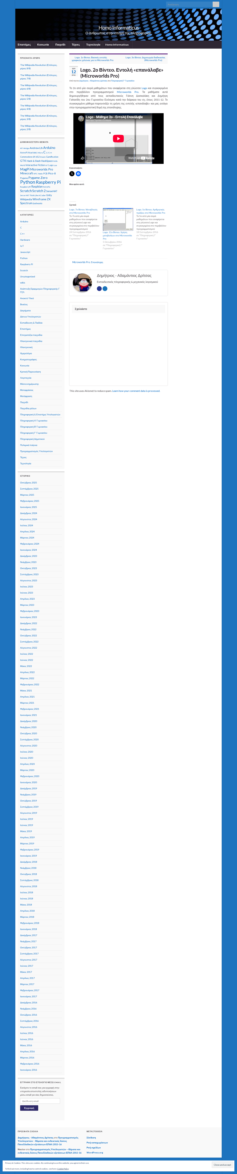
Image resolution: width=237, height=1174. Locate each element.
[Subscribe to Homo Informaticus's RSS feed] (19, 3)
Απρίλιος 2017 (27, 978)
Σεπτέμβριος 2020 (29, 739)
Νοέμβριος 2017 (28, 941)
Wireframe (39, 199)
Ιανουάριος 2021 (28, 715)
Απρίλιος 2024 (27, 531)
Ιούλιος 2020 (26, 751)
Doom (43, 157)
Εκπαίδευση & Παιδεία (31, 322)
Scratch (26, 191)
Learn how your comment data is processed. (136, 390)
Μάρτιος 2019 (27, 843)
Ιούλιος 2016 (26, 1033)
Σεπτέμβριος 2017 (29, 953)
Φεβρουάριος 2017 (29, 990)
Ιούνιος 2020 (26, 757)
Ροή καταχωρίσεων (97, 1142)
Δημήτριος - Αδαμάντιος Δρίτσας (93, 81)
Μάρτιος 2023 (27, 605)
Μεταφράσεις (26, 390)
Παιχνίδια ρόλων (28, 408)
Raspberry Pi (48, 182)
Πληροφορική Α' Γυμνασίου (33, 420)
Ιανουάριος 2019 (28, 855)
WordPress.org (95, 1152)
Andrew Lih (36, 147)
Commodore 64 (27, 157)
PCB (45, 173)
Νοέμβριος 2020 (28, 727)
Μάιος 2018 (26, 904)
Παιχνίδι (60, 44)
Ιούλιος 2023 (26, 586)
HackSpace (47, 161)
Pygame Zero (38, 177)
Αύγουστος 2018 (28, 886)
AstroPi (24, 152)
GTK (23, 160)
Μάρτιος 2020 (27, 770)
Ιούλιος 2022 (26, 653)
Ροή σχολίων (94, 1147)
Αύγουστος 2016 (28, 1027)
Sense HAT (24, 195)
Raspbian (37, 186)
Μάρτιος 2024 (27, 537)
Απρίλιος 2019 (27, 837)
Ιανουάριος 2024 (28, 549)
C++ (22, 233)
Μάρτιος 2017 (27, 984)
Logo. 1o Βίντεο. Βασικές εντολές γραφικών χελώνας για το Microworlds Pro (93, 58)
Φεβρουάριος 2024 (29, 543)
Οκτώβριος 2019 (28, 800)
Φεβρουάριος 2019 (29, 849)
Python (27, 182)
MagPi (25, 169)
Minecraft (26, 173)
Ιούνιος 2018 (26, 898)
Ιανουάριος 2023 (28, 617)
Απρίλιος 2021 (27, 696)
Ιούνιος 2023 (26, 592)
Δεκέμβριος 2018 (28, 861)
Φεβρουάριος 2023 (29, 611)
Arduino (49, 148)
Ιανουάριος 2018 (28, 929)
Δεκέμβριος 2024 (28, 513)
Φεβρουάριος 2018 (29, 923)
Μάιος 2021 (26, 690)
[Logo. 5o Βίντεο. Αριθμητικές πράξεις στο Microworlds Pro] (153, 224)
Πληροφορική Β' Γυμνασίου (33, 426)
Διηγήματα (25, 310)
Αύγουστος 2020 (28, 745)
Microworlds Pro (128, 91)
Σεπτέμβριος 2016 (29, 1020)
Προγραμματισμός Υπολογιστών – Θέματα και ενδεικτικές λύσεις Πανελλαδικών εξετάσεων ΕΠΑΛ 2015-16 (48, 1141)
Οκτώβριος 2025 (28, 482)
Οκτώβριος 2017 (28, 947)
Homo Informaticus (119, 27)
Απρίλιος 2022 (27, 672)
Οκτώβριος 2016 (28, 1014)
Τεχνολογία (93, 44)
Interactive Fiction (35, 165)
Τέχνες (76, 44)
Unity (49, 195)
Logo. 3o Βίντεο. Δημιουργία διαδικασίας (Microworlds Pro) (145, 58)
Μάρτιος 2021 (27, 702)
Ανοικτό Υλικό (27, 298)
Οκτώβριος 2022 (28, 635)
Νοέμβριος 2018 (28, 868)
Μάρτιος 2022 (27, 678)
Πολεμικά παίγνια (28, 445)
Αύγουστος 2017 (28, 959)
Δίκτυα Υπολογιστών (30, 316)
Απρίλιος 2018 (27, 910)
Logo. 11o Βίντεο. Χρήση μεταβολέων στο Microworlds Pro (117, 235)
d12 (38, 157)
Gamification (52, 157)
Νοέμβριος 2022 (28, 629)
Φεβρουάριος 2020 (29, 776)
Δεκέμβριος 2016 (28, 1002)
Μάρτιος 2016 (27, 1057)
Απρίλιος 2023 (27, 598)
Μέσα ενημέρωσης (29, 383)
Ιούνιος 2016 (26, 1039)
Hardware (25, 239)
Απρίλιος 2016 (27, 1051)
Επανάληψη (97, 262)
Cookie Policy (63, 1169)
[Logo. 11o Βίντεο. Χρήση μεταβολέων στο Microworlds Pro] (118, 219)
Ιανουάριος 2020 (28, 782)
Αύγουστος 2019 (28, 812)
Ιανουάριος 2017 (28, 996)
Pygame (24, 178)
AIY (21, 148)
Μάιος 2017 (26, 972)
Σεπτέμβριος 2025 (29, 488)
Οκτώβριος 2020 (28, 733)
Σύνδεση (91, 1137)
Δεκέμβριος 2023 (28, 556)
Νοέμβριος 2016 (28, 1008)
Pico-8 (52, 173)
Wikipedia (26, 199)
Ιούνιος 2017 (26, 965)
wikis (22, 282)
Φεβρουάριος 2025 (29, 501)
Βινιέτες (24, 304)
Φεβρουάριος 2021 (29, 708)
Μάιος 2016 (26, 1045)
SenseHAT (51, 191)
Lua (55, 165)
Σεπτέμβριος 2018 (29, 880)
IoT (46, 165)
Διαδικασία (37, 203)
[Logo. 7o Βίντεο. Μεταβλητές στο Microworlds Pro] (86, 224)
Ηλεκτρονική (26, 347)
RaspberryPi (25, 187)
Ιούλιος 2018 (26, 892)
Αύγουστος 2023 (28, 580)
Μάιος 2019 (26, 831)
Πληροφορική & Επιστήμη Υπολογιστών (40, 414)
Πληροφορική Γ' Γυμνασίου (122, 81)
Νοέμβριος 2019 (28, 794)
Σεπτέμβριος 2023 (29, 574)
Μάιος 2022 (26, 666)
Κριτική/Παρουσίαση (30, 371)
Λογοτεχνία (25, 377)
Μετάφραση (26, 396)
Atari (30, 152)
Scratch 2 (39, 191)
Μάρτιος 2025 (27, 494)
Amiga (26, 148)
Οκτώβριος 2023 (28, 568)
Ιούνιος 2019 (26, 825)
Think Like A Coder (38, 195)
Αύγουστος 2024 (28, 519)
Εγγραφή (29, 1108)
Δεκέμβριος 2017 (28, 935)
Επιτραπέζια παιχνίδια (31, 335)
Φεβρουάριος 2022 (29, 684)
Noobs (40, 174)
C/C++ (49, 152)
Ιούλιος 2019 (26, 819)
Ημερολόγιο (26, 353)
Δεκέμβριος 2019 (28, 788)
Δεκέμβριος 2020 (28, 721)
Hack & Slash (34, 160)
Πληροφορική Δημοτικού (32, 439)
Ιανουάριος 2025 (28, 507)
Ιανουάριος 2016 (28, 1069)
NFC (36, 173)
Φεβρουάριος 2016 (29, 1063)
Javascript (25, 252)
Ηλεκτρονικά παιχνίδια (31, 341)
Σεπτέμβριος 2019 (29, 806)
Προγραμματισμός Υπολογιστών (36, 451)
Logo (144, 88)
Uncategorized (27, 276)
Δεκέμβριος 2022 (28, 623)
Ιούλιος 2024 (26, 525)
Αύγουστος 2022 (28, 647)
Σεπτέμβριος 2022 (29, 641)
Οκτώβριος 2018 (28, 874)
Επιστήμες (24, 44)
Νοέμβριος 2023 (28, 562)
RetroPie (46, 187)
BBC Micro (38, 152)
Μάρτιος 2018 (27, 916)
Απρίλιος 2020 (27, 764)
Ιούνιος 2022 (26, 660)
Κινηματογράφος (28, 359)
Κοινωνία (43, 44)
